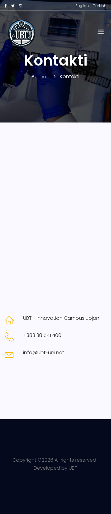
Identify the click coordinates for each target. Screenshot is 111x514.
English (82, 5)
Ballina (39, 77)
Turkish (99, 5)
